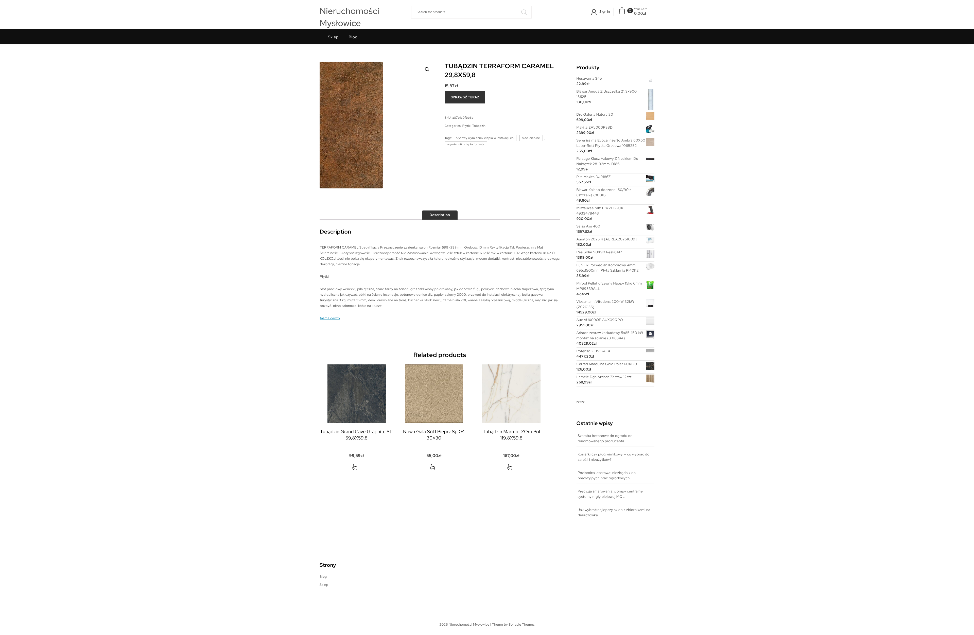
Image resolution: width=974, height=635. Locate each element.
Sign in (604, 11)
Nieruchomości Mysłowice (349, 17)
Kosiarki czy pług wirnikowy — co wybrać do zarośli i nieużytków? (614, 457)
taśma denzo (330, 318)
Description (439, 215)
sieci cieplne (531, 138)
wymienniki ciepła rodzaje (465, 144)
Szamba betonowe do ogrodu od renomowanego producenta (605, 439)
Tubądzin (478, 126)
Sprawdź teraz (464, 97)
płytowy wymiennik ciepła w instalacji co (485, 138)
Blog (353, 37)
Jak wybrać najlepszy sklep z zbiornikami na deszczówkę (614, 513)
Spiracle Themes (522, 624)
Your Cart (640, 9)
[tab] (440, 215)
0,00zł (640, 13)
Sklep (333, 37)
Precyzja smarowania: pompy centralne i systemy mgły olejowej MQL (611, 494)
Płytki (466, 126)
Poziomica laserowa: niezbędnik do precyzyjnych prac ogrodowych (607, 476)
